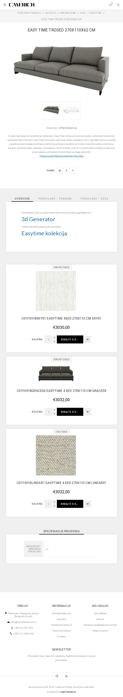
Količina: (37, 339)
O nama (61, 636)
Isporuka (61, 619)
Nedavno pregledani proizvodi (100, 624)
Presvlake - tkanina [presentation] (55, 198)
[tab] (22, 199)
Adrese (100, 619)
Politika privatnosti (61, 624)
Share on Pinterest (73, 171)
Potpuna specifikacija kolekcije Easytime (62, 155)
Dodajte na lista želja (87, 339)
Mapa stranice (100, 630)
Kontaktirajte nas (61, 613)
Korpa (112, 3)
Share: (51, 170)
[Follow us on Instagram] (57, 676)
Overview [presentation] (22, 198)
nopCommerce (68, 691)
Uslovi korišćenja (61, 630)
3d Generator (38, 219)
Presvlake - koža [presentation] (94, 198)
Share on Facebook (66, 171)
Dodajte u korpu (71, 339)
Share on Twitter (60, 171)
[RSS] (66, 676)
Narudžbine (100, 613)
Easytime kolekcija (44, 233)
